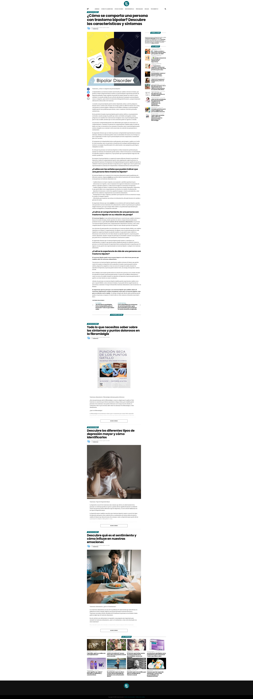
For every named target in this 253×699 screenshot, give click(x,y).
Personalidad (139, 9)
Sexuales (147, 9)
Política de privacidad (129, 697)
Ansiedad (97, 9)
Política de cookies (140, 697)
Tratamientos (154, 9)
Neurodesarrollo (129, 9)
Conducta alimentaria (107, 9)
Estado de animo (119, 9)
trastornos (95, 28)
